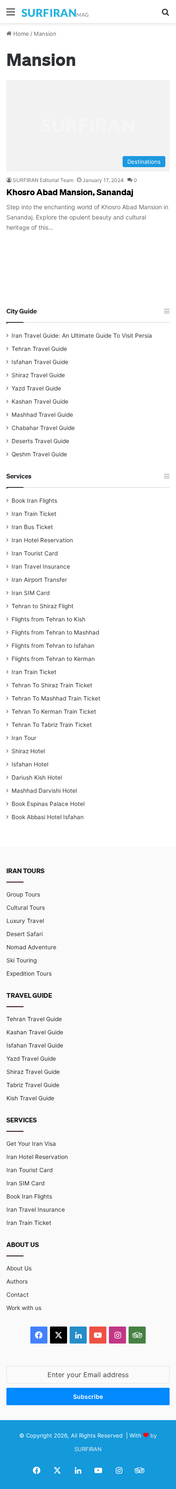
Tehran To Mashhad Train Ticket (56, 698)
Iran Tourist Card (35, 553)
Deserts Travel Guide (40, 441)
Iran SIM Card (31, 592)
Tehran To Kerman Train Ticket (54, 711)
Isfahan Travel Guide (40, 362)
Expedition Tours (29, 973)
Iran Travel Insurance (41, 566)
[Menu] (10, 14)
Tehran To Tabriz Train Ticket (52, 724)
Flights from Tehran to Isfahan (53, 645)
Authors (17, 1281)
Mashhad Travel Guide (42, 414)
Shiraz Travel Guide (38, 375)
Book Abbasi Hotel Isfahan (48, 817)
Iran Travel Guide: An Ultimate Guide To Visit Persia (82, 335)
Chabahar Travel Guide (43, 427)
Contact (17, 1294)
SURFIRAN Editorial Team (43, 180)
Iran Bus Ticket (32, 527)
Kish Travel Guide (30, 1098)
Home (20, 33)
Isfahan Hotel (30, 764)
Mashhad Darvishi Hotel (44, 790)
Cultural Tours (25, 907)
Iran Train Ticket (34, 513)
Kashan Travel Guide (40, 401)
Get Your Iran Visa (31, 1143)
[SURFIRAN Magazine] (55, 11)
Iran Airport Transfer (39, 579)
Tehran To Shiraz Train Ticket (52, 685)
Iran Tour (24, 738)
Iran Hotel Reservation (42, 540)
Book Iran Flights (34, 500)
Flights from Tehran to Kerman (53, 658)
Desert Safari (24, 934)
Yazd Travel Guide (36, 388)
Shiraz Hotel (28, 751)
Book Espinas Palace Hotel (48, 803)
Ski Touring (21, 960)
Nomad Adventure (31, 947)
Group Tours (23, 894)
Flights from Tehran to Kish (48, 619)
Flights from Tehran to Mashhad (55, 632)
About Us (19, 1268)
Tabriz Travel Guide (32, 1085)
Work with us (23, 1307)
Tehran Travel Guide (39, 348)
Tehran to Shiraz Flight (42, 606)
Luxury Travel (25, 920)
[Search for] (165, 14)
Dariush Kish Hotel (37, 777)
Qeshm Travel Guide (39, 454)
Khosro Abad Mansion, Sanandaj (69, 192)
